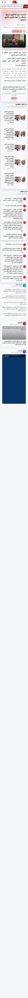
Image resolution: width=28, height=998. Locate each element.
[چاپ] (24, 31)
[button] (2, 2)
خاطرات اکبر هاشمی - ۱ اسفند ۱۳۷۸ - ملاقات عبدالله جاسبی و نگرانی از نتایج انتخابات (12, 200)
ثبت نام (14, 98)
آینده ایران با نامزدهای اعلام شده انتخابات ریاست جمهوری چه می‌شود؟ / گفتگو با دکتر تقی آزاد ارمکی (12, 236)
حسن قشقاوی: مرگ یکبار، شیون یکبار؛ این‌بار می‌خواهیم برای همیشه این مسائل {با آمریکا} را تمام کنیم (14, 297)
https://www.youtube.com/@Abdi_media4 (15, 81)
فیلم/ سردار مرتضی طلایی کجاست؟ (13, 205)
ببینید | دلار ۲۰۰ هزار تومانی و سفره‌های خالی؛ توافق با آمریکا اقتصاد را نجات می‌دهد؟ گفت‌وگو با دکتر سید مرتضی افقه (14, 308)
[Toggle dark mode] (5, 2)
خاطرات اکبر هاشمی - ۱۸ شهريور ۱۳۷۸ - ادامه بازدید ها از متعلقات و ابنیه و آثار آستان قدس (12, 278)
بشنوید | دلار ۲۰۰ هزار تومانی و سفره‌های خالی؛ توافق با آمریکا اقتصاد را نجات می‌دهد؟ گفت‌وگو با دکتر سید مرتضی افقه (14, 291)
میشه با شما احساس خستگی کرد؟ (14, 244)
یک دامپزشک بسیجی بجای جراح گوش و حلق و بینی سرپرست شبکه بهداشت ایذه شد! (12, 250)
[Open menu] (25, 2)
